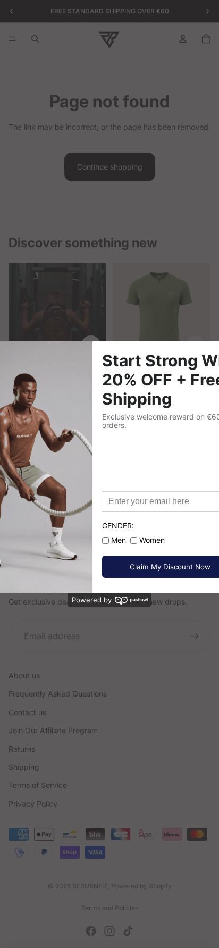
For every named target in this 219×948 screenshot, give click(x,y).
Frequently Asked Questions (58, 693)
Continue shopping (109, 166)
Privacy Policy (33, 803)
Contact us (27, 712)
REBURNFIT (90, 886)
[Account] (183, 39)
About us (24, 675)
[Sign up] (194, 636)
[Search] (35, 39)
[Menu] (12, 39)
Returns (22, 748)
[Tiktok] (128, 931)
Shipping (24, 766)
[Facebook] (91, 931)
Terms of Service (38, 785)
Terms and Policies (109, 908)
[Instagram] (109, 931)
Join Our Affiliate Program (53, 730)
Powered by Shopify (141, 886)
